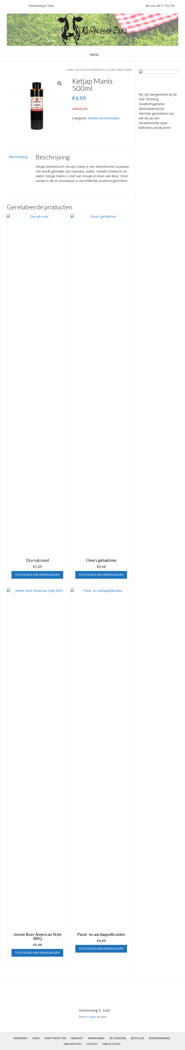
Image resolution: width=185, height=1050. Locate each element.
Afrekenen (20, 1038)
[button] (60, 83)
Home (69, 69)
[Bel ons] (10, 6)
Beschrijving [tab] (18, 156)
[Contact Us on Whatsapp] (15, 6)
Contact (92, 1043)
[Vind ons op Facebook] (21, 6)
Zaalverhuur (72, 1043)
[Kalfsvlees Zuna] (92, 30)
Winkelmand (96, 1038)
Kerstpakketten (55, 1038)
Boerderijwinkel (160, 1038)
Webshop (77, 1038)
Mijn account (112, 1043)
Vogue (92, 1016)
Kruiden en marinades (90, 69)
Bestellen (137, 1038)
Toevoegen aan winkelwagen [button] (37, 575)
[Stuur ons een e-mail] (4, 6)
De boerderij (117, 1038)
